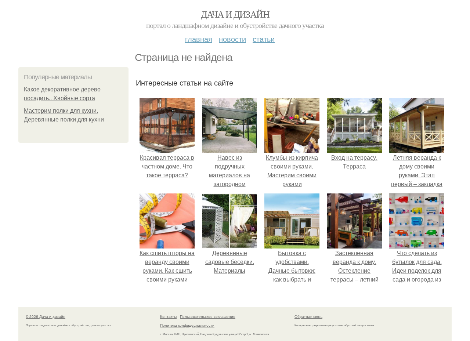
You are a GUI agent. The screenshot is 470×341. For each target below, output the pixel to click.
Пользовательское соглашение (207, 316)
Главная (198, 38)
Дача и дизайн (235, 14)
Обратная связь (308, 316)
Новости (232, 38)
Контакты (168, 316)
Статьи (264, 38)
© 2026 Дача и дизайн (45, 316)
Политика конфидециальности (187, 325)
